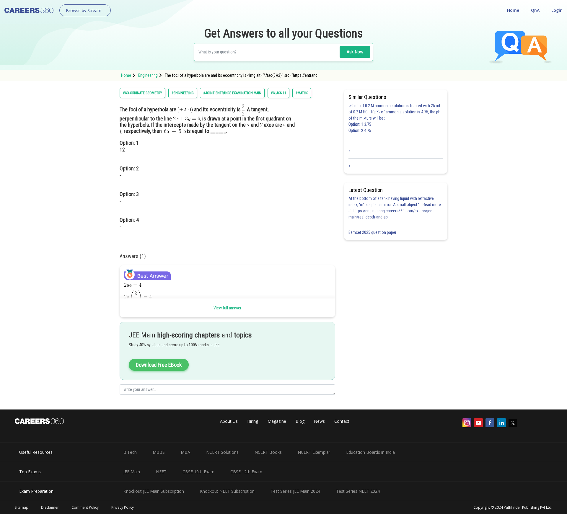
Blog (300, 421)
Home (513, 10)
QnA (535, 10)
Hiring (252, 421)
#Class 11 (278, 93)
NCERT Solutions (222, 452)
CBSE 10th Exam (198, 471)
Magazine (277, 421)
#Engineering (183, 93)
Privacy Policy (122, 507)
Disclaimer (50, 507)
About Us (229, 421)
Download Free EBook (159, 365)
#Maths (302, 93)
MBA (185, 452)
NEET (161, 471)
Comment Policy (85, 507)
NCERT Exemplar (314, 452)
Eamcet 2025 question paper (372, 232)
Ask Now (355, 52)
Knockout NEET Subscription (227, 491)
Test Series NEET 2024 (358, 491)
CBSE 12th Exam (246, 471)
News (319, 421)
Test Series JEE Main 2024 (295, 491)
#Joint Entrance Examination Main (232, 93)
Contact (341, 421)
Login (557, 10)
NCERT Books (268, 452)
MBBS (159, 452)
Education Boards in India (370, 452)
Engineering (148, 75)
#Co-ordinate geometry (142, 93)
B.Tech (130, 452)
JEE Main (131, 471)
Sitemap (21, 507)
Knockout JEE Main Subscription (153, 491)
